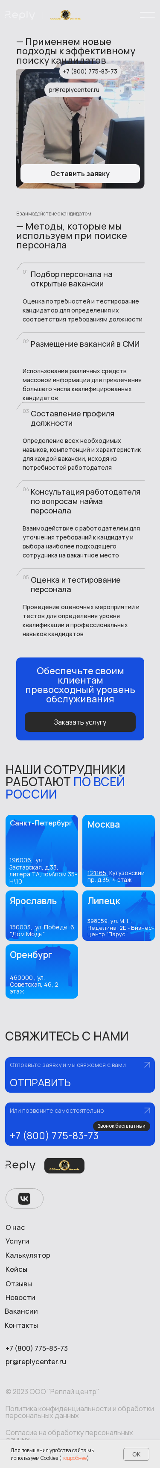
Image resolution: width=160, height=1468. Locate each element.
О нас (15, 1227)
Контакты (21, 1325)
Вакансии (21, 1311)
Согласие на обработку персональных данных (69, 1436)
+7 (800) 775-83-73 (54, 1135)
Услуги (17, 1241)
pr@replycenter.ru (36, 1361)
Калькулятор (28, 1255)
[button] (80, 1075)
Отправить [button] (40, 1082)
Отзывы (19, 1283)
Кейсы (16, 1269)
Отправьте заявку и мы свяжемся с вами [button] (68, 1065)
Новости (20, 1297)
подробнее (74, 1458)
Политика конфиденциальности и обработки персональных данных (80, 1412)
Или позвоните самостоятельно (57, 1110)
